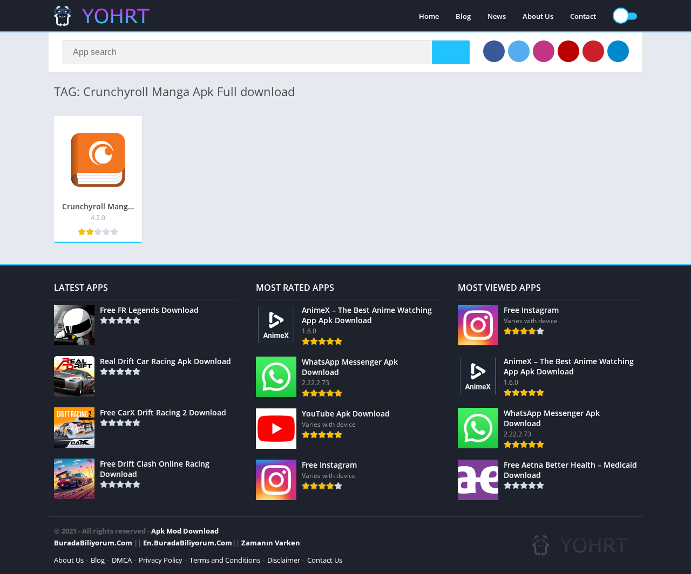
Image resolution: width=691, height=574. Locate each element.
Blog (463, 16)
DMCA (122, 560)
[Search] (451, 52)
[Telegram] (618, 51)
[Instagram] (543, 51)
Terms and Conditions (224, 560)
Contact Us (324, 560)
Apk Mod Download (185, 531)
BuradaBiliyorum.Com (93, 543)
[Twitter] (519, 51)
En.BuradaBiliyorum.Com (187, 543)
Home (429, 16)
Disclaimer (283, 560)
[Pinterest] (593, 51)
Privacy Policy (160, 560)
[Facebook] (494, 51)
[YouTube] (568, 51)
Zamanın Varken (270, 543)
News (496, 16)
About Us (538, 16)
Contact (583, 16)
